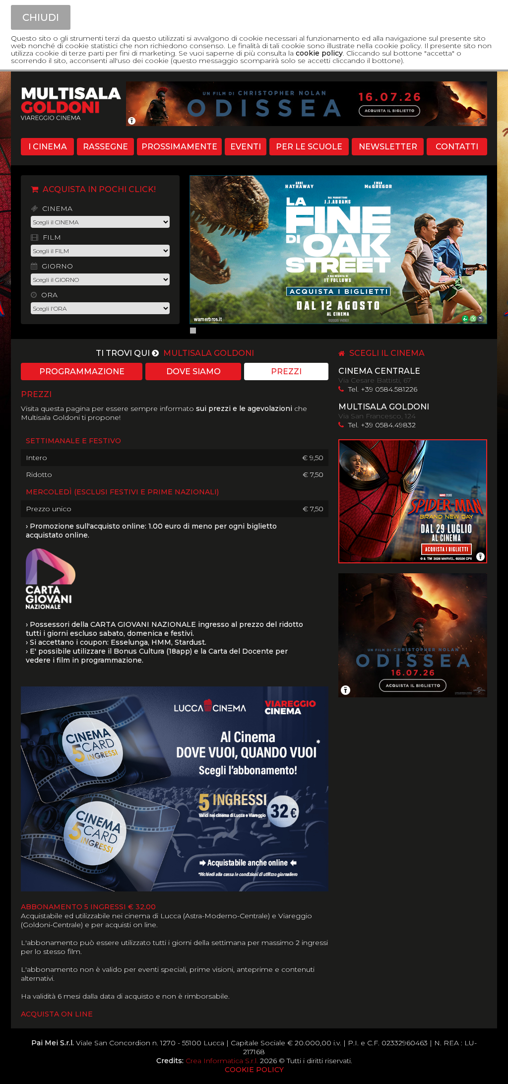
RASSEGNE (105, 146)
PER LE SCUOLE (309, 146)
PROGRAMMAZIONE (82, 371)
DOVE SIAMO (193, 371)
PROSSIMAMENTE (179, 146)
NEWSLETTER (388, 146)
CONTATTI (457, 146)
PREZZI (286, 371)
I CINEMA (47, 146)
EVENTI (245, 146)
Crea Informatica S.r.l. (222, 1060)
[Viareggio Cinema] (66, 133)
